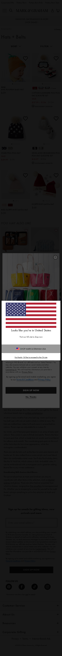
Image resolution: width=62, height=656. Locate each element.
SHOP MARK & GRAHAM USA (33, 349)
